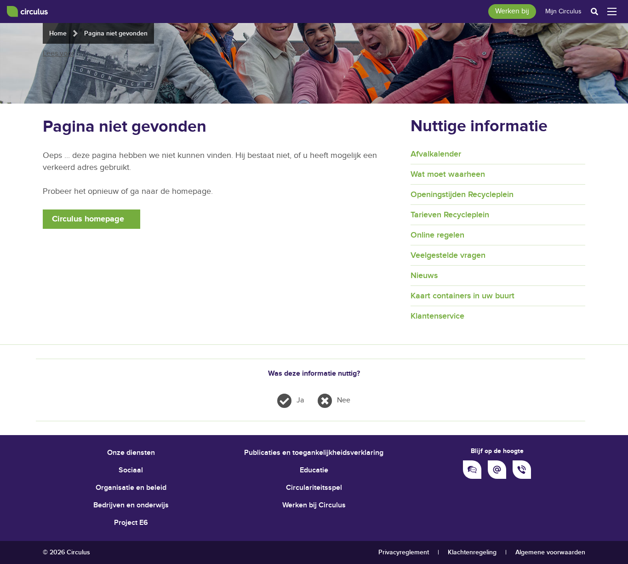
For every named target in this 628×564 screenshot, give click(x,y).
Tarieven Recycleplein (450, 215)
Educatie (314, 470)
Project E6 (131, 522)
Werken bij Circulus (314, 505)
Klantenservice (437, 316)
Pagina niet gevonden (116, 33)
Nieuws (424, 275)
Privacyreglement (403, 552)
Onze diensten (131, 452)
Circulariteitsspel (314, 487)
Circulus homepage (88, 219)
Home (58, 33)
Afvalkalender (436, 154)
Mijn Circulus (563, 11)
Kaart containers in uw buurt (462, 296)
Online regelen (437, 235)
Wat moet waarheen (448, 174)
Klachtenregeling (472, 552)
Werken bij (512, 11)
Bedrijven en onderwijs (131, 505)
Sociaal (131, 470)
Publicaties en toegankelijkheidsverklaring (313, 452)
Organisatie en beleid (131, 487)
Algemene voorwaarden (550, 552)
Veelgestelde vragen (448, 255)
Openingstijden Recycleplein (462, 194)
